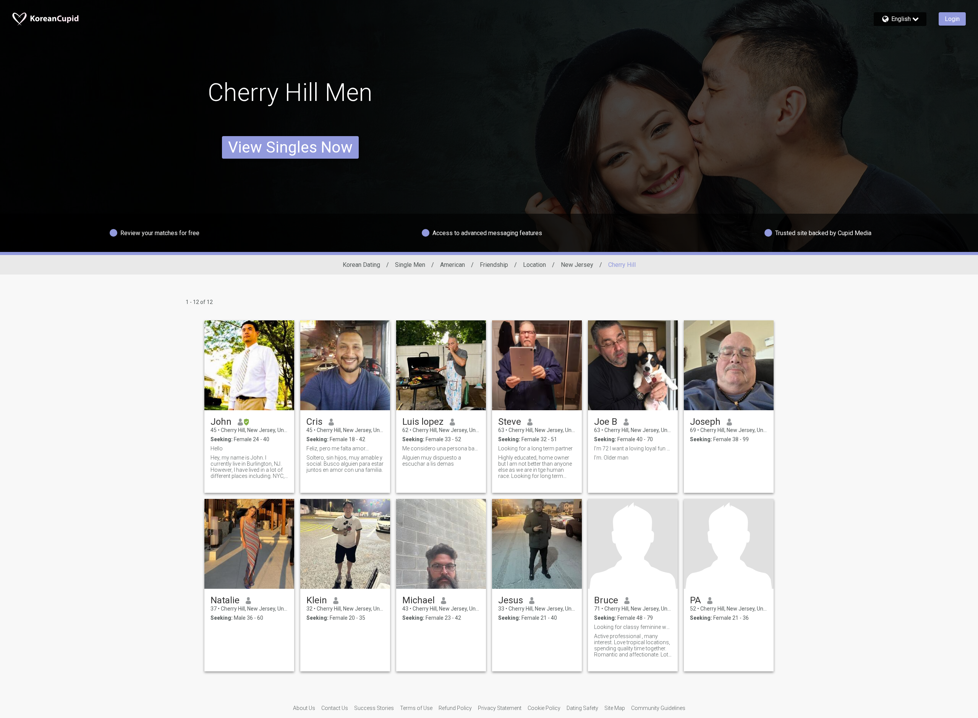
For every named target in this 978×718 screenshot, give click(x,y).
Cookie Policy (544, 708)
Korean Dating (361, 264)
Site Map (614, 708)
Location (534, 264)
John (221, 421)
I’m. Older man (611, 458)
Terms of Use (416, 708)
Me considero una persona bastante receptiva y (441, 448)
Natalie (225, 600)
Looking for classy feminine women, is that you (633, 627)
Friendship (494, 264)
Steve (509, 421)
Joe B (605, 421)
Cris (314, 421)
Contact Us (334, 708)
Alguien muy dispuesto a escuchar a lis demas (431, 461)
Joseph (705, 421)
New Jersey (577, 264)
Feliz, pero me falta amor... (337, 448)
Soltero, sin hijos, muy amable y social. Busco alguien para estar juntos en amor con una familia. (345, 464)
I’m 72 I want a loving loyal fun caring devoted (633, 448)
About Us (304, 708)
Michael (418, 600)
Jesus (510, 600)
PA (695, 600)
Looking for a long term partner (535, 448)
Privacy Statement (499, 708)
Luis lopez (423, 421)
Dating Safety (582, 708)
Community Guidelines (658, 708)
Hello (216, 448)
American (452, 264)
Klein (316, 600)
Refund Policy (455, 708)
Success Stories (374, 708)
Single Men (410, 264)
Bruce (606, 600)
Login (952, 19)
